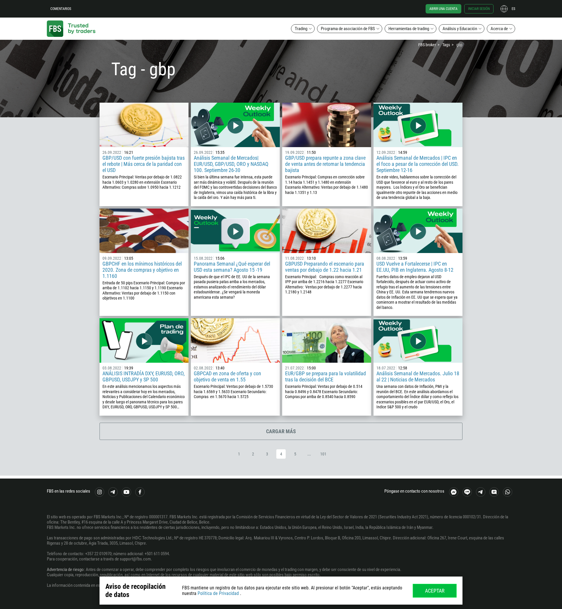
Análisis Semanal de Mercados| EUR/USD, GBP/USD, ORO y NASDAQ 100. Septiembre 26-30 (231, 164)
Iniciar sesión (479, 9)
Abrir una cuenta (443, 9)
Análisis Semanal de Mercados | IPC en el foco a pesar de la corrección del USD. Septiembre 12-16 (417, 164)
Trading (301, 28)
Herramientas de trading (408, 28)
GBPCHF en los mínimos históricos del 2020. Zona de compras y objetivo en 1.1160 (142, 270)
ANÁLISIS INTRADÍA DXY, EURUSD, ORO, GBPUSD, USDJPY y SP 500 (143, 376)
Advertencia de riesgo (65, 569)
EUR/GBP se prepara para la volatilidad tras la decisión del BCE (325, 376)
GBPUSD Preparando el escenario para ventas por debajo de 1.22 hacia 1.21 (324, 267)
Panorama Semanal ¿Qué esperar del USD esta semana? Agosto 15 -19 (232, 267)
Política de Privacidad (218, 593)
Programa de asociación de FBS (348, 28)
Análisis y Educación (460, 28)
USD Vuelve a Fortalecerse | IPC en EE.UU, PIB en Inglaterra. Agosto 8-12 (414, 267)
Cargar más (281, 431)
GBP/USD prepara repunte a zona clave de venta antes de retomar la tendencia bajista (325, 164)
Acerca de (499, 28)
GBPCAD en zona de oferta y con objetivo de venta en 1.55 (227, 376)
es (513, 9)
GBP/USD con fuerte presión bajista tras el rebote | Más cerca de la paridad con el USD (143, 164)
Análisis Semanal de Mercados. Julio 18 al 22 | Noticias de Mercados (417, 376)
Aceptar (435, 591)
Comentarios (60, 9)
